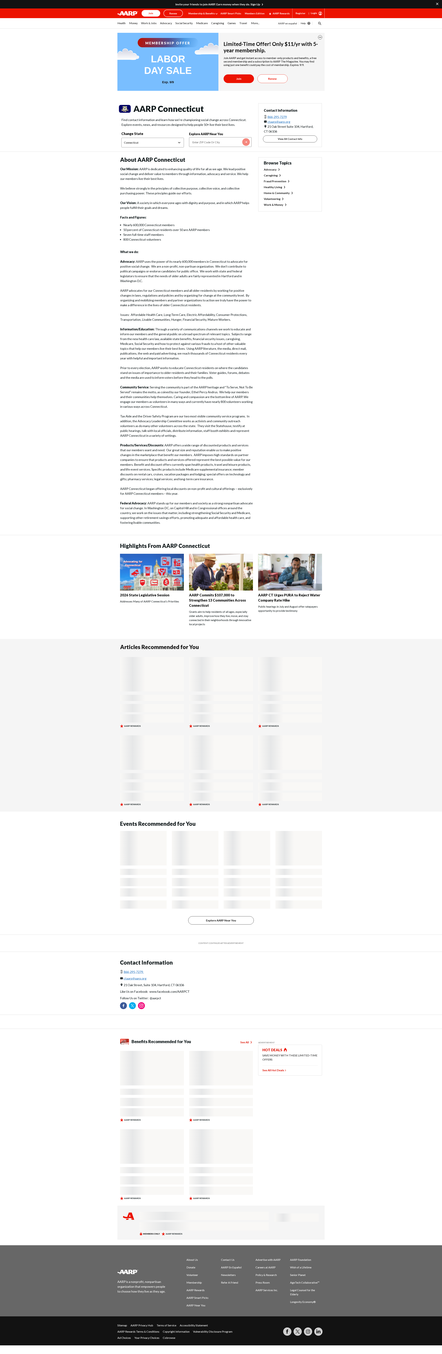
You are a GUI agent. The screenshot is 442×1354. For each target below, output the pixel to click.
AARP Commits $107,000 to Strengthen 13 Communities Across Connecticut (217, 600)
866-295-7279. (134, 972)
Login (314, 13)
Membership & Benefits (201, 13)
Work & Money (273, 204)
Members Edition (255, 13)
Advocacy (270, 169)
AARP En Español (231, 1267)
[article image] (152, 589)
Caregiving (271, 175)
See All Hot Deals (273, 1070)
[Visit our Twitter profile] (132, 1005)
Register (300, 13)
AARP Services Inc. (267, 1290)
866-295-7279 (277, 117)
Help (303, 23)
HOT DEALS (272, 1050)
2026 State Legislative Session (144, 595)
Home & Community (277, 193)
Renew (272, 78)
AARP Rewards (281, 13)
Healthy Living (273, 187)
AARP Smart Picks (230, 13)
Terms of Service (166, 1325)
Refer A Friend (229, 1282)
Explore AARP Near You (206, 134)
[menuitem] (121, 24)
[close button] (320, 37)
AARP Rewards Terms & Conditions (138, 1331)
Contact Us (227, 1259)
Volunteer (192, 1274)
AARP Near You (195, 1305)
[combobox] (220, 142)
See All (244, 1042)
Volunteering (272, 198)
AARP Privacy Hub (142, 1325)
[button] (319, 23)
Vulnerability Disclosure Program (212, 1331)
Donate (190, 1267)
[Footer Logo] (141, 1271)
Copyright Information (176, 1331)
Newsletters (228, 1274)
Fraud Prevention (275, 181)
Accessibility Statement (194, 1325)
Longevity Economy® (303, 1301)
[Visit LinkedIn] (318, 1331)
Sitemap (122, 1325)
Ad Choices (124, 1337)
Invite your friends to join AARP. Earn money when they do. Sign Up (217, 4)
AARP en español (287, 23)
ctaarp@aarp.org (278, 122)
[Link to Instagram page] (141, 1005)
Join (238, 78)
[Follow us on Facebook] (123, 1005)
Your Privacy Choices (146, 1337)
